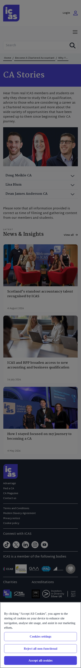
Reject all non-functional (40, 648)
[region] (40, 635)
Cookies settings (41, 636)
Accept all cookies (41, 660)
